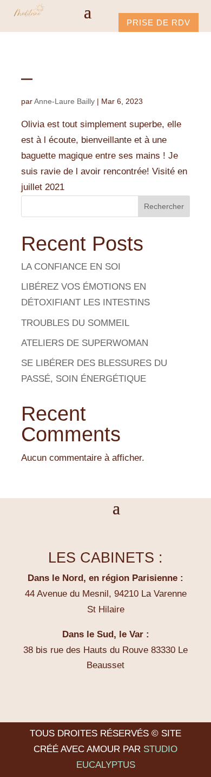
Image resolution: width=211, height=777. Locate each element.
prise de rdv (158, 22)
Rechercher (164, 206)
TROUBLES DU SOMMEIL (75, 323)
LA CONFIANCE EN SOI (71, 267)
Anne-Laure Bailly (64, 101)
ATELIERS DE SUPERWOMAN (84, 343)
